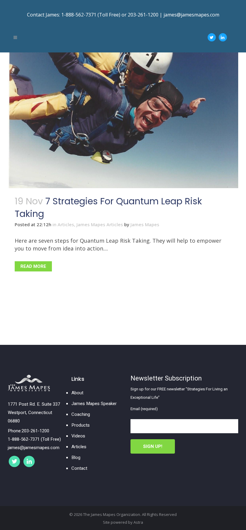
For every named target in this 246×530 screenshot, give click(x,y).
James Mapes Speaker (94, 403)
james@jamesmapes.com (191, 14)
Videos (78, 436)
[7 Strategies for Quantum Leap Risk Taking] (123, 120)
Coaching (80, 414)
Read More (33, 266)
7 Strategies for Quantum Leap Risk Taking (108, 207)
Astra (138, 522)
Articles (66, 224)
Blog (75, 457)
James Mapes (144, 224)
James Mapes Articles (99, 224)
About (77, 392)
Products (80, 425)
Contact (79, 468)
